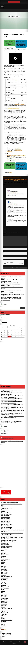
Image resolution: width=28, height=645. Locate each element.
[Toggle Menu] (26, 10)
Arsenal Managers (4, 543)
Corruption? (3, 560)
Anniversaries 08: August (6, 522)
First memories (4, 565)
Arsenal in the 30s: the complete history (8, 538)
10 (1, 332)
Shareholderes (4, 605)
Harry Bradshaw (4, 572)
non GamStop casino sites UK (5, 633)
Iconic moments (4, 581)
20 (11, 334)
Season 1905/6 (4, 599)
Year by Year (3, 625)
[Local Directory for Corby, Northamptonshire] (3, 630)
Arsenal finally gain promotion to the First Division (10, 282)
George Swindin (4, 570)
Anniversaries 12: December (6, 528)
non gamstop (2, 636)
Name (4, 247)
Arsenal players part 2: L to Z (6, 547)
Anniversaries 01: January (6, 512)
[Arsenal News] (4, 304)
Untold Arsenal (9, 151)
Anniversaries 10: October (6, 525)
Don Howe (3, 562)
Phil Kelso (3, 591)
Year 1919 (3, 624)
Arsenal (10, 172)
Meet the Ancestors (5, 588)
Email (4, 251)
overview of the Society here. (13, 108)
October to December (18, 150)
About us (3, 511)
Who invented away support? (6, 620)
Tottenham (3, 615)
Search (22, 308)
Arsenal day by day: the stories (7, 536)
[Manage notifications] (25, 642)
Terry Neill (3, 607)
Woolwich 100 (3, 621)
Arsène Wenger (4, 549)
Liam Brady (3, 585)
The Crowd (3, 611)
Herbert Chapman (4, 578)
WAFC (2, 617)
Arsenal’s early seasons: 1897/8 (7, 292)
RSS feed (11, 438)
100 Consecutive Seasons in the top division (9, 502)
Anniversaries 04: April (5, 517)
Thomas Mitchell (4, 612)
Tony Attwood (19, 39)
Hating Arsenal (4, 573)
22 (18, 334)
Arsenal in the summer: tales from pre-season (9, 541)
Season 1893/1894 (4, 598)
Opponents (15, 79)
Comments (3, 557)
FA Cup (2, 563)
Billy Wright (3, 552)
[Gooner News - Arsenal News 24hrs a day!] (4, 322)
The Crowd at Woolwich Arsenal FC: (13, 159)
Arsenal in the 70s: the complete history (8, 540)
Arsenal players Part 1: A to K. (6, 546)
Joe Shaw (3, 582)
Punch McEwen (4, 594)
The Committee (4, 610)
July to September (18, 149)
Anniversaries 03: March (5, 515)
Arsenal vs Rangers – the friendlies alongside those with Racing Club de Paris (15, 180)
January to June (17, 147)
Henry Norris (3, 575)
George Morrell (4, 569)
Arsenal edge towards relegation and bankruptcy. (12, 177)
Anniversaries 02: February (6, 514)
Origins (2, 589)
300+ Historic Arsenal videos (6, 508)
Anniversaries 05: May (5, 518)
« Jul (1, 339)
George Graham (4, 567)
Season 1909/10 (4, 601)
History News (3, 579)
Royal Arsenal (3, 595)
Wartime (3, 618)
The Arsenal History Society (6, 608)
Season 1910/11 (4, 602)
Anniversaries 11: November (6, 527)
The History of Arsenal (14, 17)
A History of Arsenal (5, 509)
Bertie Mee (3, 550)
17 (1, 334)
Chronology (3, 556)
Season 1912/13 (4, 604)
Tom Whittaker (4, 614)
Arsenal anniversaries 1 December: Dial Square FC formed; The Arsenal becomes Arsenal (12, 533)
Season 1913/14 (4, 596)
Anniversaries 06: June (5, 520)
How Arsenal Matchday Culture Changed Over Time (11, 297)
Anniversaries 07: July (5, 521)
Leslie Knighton (4, 583)
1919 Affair (3, 507)
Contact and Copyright (5, 559)
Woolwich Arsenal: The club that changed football (16, 155)
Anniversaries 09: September (6, 524)
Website (5, 256)
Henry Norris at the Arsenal (6, 576)
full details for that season (20, 104)
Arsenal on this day (5, 544)
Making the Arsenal (10, 157)
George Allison (4, 566)
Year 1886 (3, 623)
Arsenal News (3, 433)
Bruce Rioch (3, 553)
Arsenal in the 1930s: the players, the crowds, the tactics (12, 537)
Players (2, 592)
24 (1, 336)
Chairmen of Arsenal (5, 554)
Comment (5, 235)
